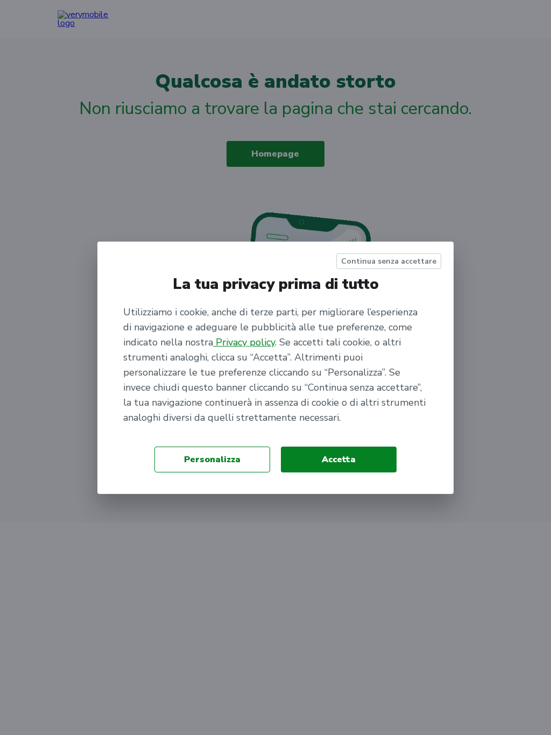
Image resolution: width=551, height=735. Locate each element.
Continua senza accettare (388, 261)
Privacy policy (244, 342)
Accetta (339, 459)
